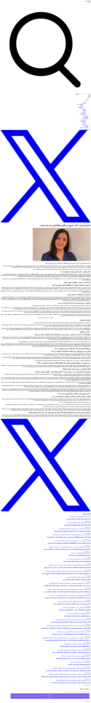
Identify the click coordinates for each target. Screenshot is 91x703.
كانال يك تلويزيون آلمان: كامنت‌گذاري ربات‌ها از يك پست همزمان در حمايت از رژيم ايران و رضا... (67, 567)
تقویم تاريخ (86, 126)
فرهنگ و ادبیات (85, 118)
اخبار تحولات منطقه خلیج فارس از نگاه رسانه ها (79, 519)
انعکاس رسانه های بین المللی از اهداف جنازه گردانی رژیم (77, 579)
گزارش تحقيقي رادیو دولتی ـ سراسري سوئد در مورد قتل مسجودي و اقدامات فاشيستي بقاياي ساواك (66, 676)
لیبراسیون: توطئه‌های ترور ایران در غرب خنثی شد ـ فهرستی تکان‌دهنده (73, 658)
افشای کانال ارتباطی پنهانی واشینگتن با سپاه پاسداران (77, 525)
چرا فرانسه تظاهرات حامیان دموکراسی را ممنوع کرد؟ (77, 616)
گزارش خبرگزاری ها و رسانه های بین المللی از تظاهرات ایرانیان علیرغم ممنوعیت (71, 622)
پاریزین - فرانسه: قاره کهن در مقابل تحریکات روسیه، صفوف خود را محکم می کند (71, 682)
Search (89, 2)
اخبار (87, 100)
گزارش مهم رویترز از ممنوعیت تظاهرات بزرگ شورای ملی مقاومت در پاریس (72, 603)
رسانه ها (89, 129)
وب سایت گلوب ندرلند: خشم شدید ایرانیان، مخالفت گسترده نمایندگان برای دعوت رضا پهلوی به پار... (66, 573)
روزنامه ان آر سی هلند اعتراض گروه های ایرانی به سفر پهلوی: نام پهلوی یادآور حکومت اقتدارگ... (67, 585)
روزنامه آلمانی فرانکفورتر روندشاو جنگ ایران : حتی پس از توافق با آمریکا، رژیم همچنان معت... (67, 640)
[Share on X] (45, 222)
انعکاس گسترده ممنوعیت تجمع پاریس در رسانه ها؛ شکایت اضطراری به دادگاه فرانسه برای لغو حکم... (66, 628)
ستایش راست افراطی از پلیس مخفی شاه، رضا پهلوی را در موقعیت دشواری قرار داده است (68, 670)
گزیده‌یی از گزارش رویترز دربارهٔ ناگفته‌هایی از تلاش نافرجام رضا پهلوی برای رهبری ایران (69, 543)
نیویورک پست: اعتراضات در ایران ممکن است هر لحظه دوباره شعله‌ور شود (72, 531)
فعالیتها (86, 116)
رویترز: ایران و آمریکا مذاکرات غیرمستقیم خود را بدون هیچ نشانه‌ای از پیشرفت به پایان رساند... (67, 597)
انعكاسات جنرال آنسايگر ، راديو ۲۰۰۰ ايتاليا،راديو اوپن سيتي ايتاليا (75, 609)
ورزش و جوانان (85, 124)
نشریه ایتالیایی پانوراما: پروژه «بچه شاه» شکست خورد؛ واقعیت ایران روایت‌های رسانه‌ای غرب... (67, 591)
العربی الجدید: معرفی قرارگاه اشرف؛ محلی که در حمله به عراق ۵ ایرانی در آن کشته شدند (69, 537)
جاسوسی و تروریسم (84, 127)
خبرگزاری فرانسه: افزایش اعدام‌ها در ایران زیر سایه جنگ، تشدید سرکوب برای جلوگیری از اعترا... (67, 549)
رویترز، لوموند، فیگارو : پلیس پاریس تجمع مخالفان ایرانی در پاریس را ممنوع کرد (71, 634)
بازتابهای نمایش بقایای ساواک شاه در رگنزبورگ (79, 664)
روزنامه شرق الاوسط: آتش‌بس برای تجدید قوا (79, 555)
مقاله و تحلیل (85, 117)
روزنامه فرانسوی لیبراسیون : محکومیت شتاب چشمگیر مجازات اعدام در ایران (71, 652)
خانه (87, 99)
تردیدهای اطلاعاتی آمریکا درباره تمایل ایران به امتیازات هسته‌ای (75, 646)
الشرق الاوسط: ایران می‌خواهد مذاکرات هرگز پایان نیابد (77, 561)
